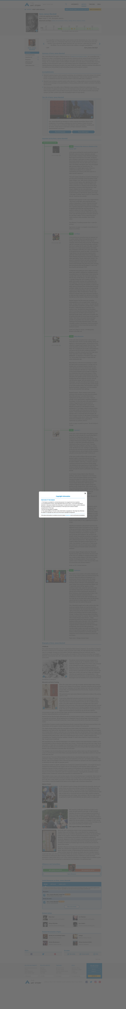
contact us (67, 515)
